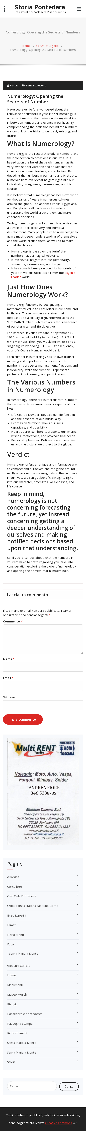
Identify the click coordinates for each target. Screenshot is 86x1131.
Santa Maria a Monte (23, 953)
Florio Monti (15, 935)
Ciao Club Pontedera (21, 896)
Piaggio (12, 1004)
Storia (11, 1062)
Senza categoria (47, 46)
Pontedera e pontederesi (25, 1014)
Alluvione (13, 877)
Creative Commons (58, 1123)
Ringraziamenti (17, 1033)
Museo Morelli (17, 994)
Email (8, 678)
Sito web (10, 697)
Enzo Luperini (16, 915)
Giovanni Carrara (18, 966)
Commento (13, 621)
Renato (14, 85)
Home (26, 46)
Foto (10, 944)
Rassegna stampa (20, 1023)
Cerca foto (14, 886)
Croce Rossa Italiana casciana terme (32, 906)
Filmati (11, 925)
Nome (9, 658)
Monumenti (15, 985)
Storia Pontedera (40, 7)
